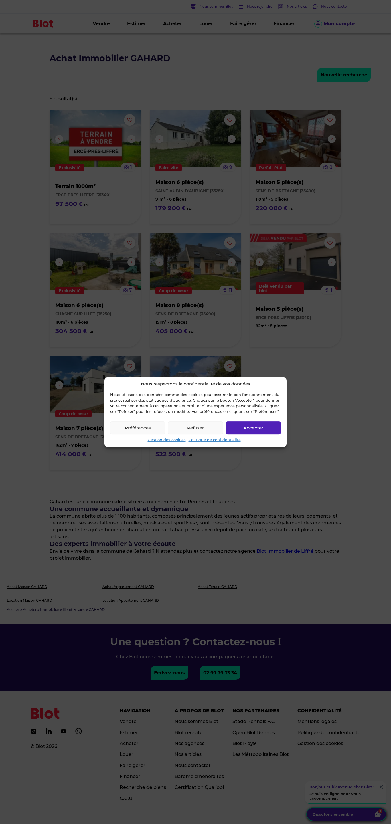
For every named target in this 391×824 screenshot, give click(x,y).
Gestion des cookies (167, 439)
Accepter (253, 428)
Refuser (195, 428)
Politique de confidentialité (215, 439)
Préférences (138, 428)
